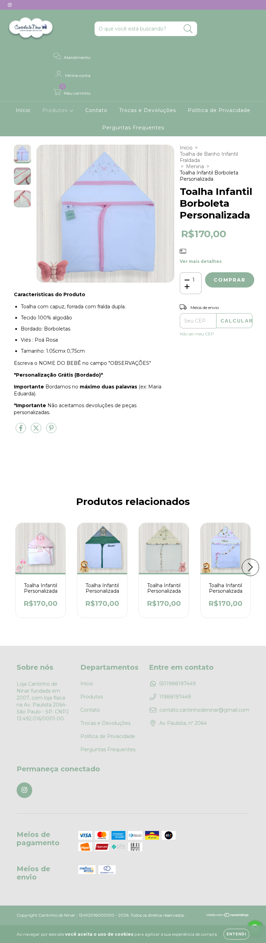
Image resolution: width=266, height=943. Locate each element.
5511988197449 (177, 683)
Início (23, 110)
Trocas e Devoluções (147, 110)
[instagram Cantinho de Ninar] (9, 5)
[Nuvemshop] (227, 915)
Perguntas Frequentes (133, 128)
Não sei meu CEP (197, 333)
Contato (96, 110)
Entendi (236, 934)
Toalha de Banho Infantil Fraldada (209, 157)
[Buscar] (188, 29)
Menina (195, 166)
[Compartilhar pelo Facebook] (21, 431)
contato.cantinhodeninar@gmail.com (204, 710)
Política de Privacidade (219, 110)
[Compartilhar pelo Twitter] (37, 431)
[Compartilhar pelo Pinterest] (51, 431)
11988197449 (175, 697)
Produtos (55, 110)
